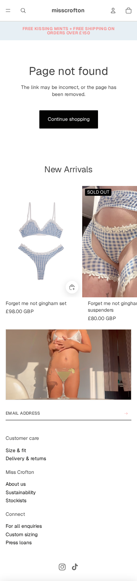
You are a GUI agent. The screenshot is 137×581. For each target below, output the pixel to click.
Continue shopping (69, 119)
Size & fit (16, 450)
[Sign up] (126, 413)
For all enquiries (24, 526)
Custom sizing (22, 534)
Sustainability (21, 492)
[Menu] (8, 10)
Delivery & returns (26, 458)
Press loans (19, 542)
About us (16, 484)
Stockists (16, 500)
